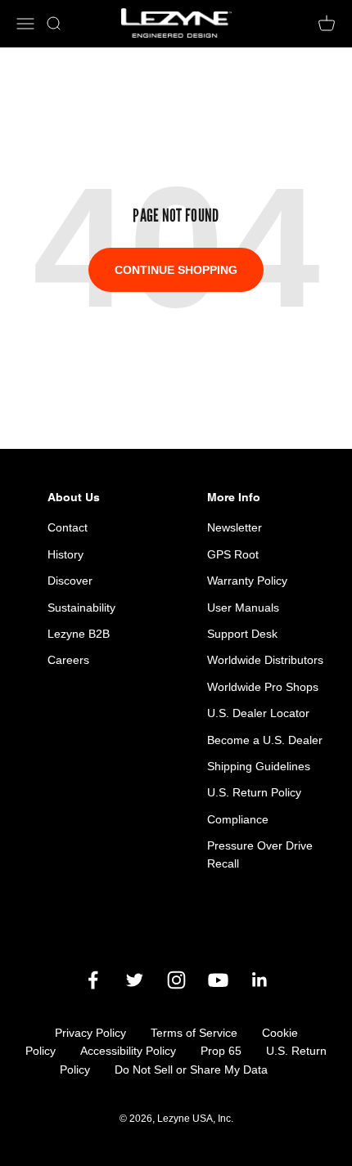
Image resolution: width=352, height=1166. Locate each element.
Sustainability (81, 607)
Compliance (238, 819)
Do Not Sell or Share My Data (191, 1069)
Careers (68, 659)
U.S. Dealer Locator (258, 713)
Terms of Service (194, 1032)
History (65, 554)
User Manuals (243, 607)
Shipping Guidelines (258, 766)
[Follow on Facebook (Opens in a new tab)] (93, 980)
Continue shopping (176, 269)
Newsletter (234, 527)
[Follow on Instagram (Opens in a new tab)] (176, 980)
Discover (70, 580)
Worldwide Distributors (265, 659)
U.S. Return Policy (254, 792)
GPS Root (233, 554)
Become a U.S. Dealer (265, 740)
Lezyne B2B (78, 633)
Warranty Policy (247, 580)
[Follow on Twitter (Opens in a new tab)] (135, 980)
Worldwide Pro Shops (262, 686)
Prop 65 (221, 1050)
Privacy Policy (90, 1032)
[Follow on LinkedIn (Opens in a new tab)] (260, 980)
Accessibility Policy (128, 1050)
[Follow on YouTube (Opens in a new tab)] (218, 980)
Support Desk (242, 633)
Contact (67, 527)
